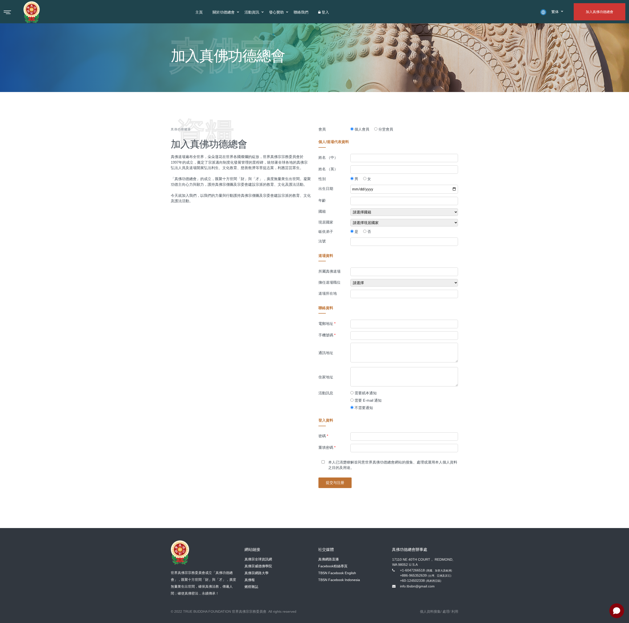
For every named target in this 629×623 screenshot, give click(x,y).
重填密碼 (327, 447)
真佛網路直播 (328, 559)
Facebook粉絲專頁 (332, 566)
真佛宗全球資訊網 (258, 559)
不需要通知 (364, 408)
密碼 (323, 436)
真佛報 (249, 580)
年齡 (322, 200)
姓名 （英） (328, 169)
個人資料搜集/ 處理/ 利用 (439, 611)
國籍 (322, 211)
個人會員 (362, 129)
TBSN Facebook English (337, 573)
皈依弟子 (325, 231)
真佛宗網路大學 (256, 573)
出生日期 (325, 188)
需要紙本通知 (366, 393)
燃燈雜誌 (251, 587)
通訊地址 (325, 353)
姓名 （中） (328, 157)
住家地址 (325, 377)
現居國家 (325, 222)
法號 (322, 241)
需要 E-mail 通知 (368, 400)
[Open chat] (616, 610)
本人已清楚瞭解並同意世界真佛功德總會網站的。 (392, 465)
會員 (322, 129)
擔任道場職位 (329, 282)
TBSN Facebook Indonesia (339, 580)
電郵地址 (327, 323)
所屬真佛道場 (329, 271)
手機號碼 (327, 335)
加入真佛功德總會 (599, 12)
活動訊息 (325, 393)
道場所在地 (327, 293)
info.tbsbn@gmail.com (417, 586)
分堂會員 (385, 129)
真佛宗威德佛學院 (258, 566)
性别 (322, 179)
